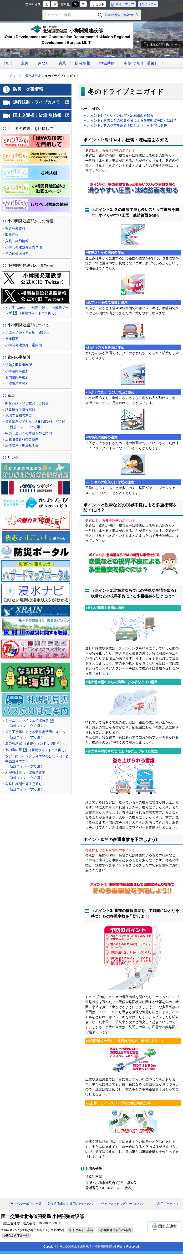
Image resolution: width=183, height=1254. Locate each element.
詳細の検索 (112, 15)
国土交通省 (164, 1226)
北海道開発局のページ (165, 45)
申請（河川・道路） (141, 63)
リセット (98, 4)
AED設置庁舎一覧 (16, 1236)
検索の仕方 (130, 15)
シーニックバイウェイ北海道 (29, 723)
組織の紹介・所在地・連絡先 (27, 333)
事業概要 (12, 339)
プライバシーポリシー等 (24, 1204)
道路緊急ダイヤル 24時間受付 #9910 (35, 424)
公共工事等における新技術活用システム (35, 734)
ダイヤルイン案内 (81, 1230)
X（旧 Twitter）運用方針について (71, 1204)
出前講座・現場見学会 (22, 445)
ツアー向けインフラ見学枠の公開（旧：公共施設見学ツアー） (37, 761)
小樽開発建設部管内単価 (23, 247)
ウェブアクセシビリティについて (124, 1204)
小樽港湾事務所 (17, 383)
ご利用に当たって (166, 1204)
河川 (8, 63)
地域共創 (107, 63)
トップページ (12, 76)
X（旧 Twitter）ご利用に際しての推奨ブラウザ (36, 311)
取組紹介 (12, 235)
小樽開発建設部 (67, 36)
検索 (100, 15)
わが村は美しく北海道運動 (25, 775)
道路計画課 (33, 76)
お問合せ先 (158, 125)
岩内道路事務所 (17, 377)
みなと (43, 63)
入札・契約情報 (17, 241)
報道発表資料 (15, 228)
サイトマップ (125, 4)
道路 (25, 63)
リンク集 (150, 4)
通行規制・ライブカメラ (41, 104)
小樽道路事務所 (17, 371)
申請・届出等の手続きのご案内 (28, 433)
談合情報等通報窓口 (20, 409)
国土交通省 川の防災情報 (41, 117)
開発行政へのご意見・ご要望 (27, 403)
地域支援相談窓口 (18, 415)
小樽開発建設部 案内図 (23, 345)
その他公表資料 (17, 253)
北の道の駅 (36, 750)
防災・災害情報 (28, 89)
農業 (62, 63)
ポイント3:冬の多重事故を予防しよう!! (116, 125)
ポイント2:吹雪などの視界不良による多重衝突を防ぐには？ (132, 120)
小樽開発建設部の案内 (115, 1230)
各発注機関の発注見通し (25, 786)
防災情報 (82, 63)
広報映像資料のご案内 (22, 439)
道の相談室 (34, 743)
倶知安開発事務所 (18, 365)
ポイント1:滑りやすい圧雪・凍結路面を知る (120, 115)
